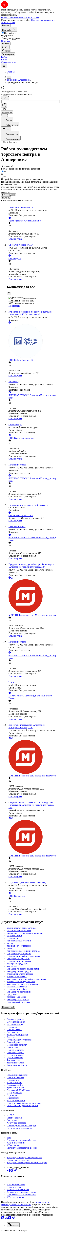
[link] (6, 50)
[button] (4, 57)
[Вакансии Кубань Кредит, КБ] (33, 341)
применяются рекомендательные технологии (25, 1203)
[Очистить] (5, 97)
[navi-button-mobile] (4, 66)
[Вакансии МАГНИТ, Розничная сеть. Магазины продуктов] (33, 596)
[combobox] (14, 91)
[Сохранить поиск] (4, 105)
